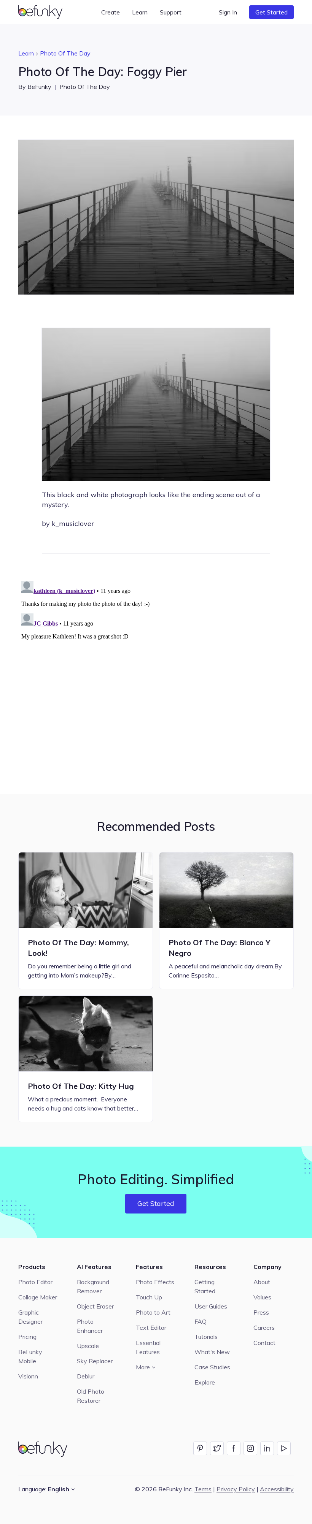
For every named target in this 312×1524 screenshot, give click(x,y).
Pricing (27, 1336)
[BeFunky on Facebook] (233, 1448)
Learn (26, 53)
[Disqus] (156, 673)
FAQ (200, 1321)
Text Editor (151, 1327)
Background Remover (93, 1286)
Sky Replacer (95, 1361)
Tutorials (206, 1336)
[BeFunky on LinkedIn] (267, 1448)
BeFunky (39, 86)
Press (261, 1312)
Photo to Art (153, 1312)
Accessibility (277, 1489)
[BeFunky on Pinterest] (200, 1448)
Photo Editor (35, 1282)
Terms (203, 1489)
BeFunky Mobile (30, 1356)
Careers (264, 1327)
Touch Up (149, 1297)
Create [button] (110, 12)
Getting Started (204, 1286)
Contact (264, 1343)
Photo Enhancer (90, 1326)
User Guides (210, 1306)
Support (170, 12)
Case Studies (212, 1367)
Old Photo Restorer (90, 1396)
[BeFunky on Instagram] (250, 1448)
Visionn (28, 1376)
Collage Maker (37, 1297)
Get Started (271, 12)
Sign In (228, 12)
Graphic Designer (30, 1317)
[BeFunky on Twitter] (217, 1448)
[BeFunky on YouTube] (284, 1448)
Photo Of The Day (65, 53)
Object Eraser (95, 1306)
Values (262, 1297)
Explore (204, 1382)
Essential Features (148, 1347)
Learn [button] (140, 12)
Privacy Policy (235, 1489)
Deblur (85, 1376)
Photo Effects (155, 1282)
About (261, 1282)
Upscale (88, 1346)
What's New (212, 1352)
